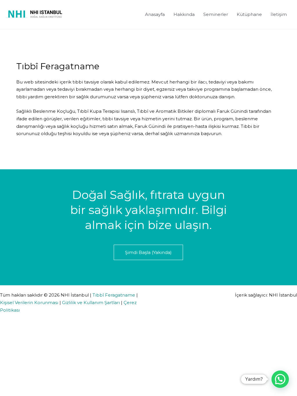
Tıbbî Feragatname (114, 295)
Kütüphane (249, 14)
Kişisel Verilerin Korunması (29, 302)
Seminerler (215, 14)
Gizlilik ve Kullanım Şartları (91, 302)
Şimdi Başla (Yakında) (148, 252)
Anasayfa (155, 14)
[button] (280, 379)
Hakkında (184, 14)
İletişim (279, 14)
